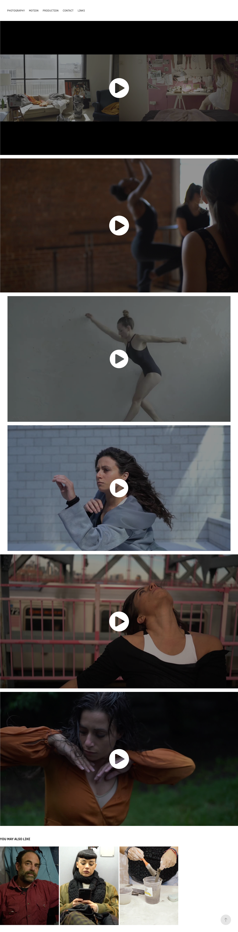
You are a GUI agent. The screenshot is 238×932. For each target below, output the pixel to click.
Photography (16, 10)
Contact (68, 10)
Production (51, 10)
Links (81, 10)
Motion (34, 10)
